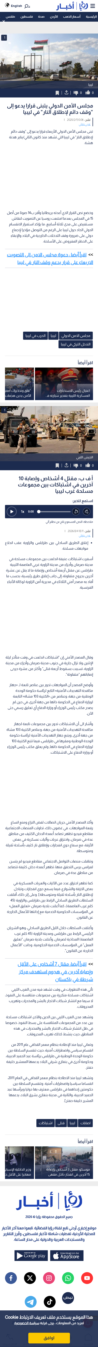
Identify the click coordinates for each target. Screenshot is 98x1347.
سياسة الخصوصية (26, 1323)
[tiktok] (50, 1302)
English (16, 6)
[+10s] (86, 512)
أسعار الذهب (71, 16)
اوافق (49, 1338)
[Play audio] (11, 511)
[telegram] (31, 1302)
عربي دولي (84, 124)
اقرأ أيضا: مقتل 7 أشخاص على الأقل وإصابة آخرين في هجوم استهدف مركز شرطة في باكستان (55, 971)
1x (22, 511)
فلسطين (26, 16)
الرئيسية (91, 16)
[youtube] (87, 1278)
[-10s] (76, 512)
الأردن (54, 16)
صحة (41, 16)
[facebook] (11, 1278)
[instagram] (49, 1278)
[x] (30, 1278)
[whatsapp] (68, 1278)
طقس (10, 16)
